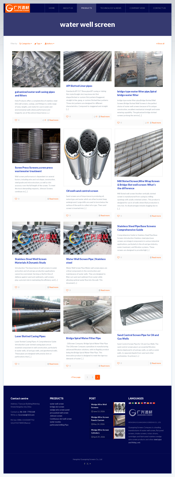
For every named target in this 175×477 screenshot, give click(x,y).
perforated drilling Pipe (59, 425)
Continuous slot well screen (61, 419)
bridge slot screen (57, 407)
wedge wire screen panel (59, 410)
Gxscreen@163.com (26, 415)
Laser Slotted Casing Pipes (30, 336)
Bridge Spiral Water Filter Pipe (83, 338)
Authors (49, 43)
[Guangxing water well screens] (17, 8)
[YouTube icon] (90, 463)
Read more (53, 120)
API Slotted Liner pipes (79, 85)
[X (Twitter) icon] (88, 463)
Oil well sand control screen (82, 190)
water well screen (57, 404)
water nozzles (55, 422)
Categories (25, 43)
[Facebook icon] (85, 463)
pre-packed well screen (59, 413)
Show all (161, 43)
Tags (38, 43)
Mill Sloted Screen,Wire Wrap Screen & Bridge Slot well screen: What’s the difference (138, 185)
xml (138, 442)
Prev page (76, 377)
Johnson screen (56, 416)
